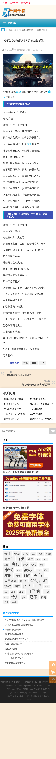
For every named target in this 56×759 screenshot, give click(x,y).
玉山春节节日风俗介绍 (14, 413)
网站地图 (21, 685)
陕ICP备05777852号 (42, 685)
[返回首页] (52, 664)
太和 (29, 144)
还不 (33, 596)
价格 (33, 554)
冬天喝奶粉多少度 (12, 408)
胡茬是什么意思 (11, 403)
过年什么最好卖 (11, 418)
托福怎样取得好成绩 (13, 398)
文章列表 (14, 2)
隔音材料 (8, 355)
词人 (6, 597)
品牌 (6, 565)
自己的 (33, 591)
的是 (38, 585)
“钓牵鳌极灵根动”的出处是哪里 (19, 653)
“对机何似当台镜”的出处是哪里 (19, 624)
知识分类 (25, 2)
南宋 (45, 559)
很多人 (28, 570)
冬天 (21, 558)
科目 (6, 592)
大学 (25, 564)
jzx (10, 50)
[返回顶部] (52, 679)
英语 (46, 592)
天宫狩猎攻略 (36, 413)
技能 (46, 570)
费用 (24, 597)
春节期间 (10, 580)
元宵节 (9, 558)
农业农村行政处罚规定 (15, 662)
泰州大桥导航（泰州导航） (42, 418)
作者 (40, 554)
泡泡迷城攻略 (36, 408)
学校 (33, 564)
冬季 (30, 559)
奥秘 (18, 92)
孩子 (41, 565)
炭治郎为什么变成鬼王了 (41, 403)
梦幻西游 (38, 580)
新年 (18, 575)
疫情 (17, 586)
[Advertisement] (28, 731)
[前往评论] (52, 671)
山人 (42, 363)
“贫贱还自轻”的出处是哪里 (18, 375)
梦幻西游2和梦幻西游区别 (17, 638)
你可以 (48, 554)
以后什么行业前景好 (14, 643)
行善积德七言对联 (13, 629)
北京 (38, 559)
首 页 (4, 2)
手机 (38, 570)
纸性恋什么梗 (11, 648)
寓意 (18, 570)
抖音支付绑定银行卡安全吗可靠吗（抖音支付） (27, 619)
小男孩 (28, 699)
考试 (21, 591)
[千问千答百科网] (28, 12)
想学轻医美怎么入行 (39, 398)
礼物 (46, 586)
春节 (38, 575)
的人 (27, 585)
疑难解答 (29, 685)
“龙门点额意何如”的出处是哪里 (35, 384)
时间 (27, 575)
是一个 (23, 581)
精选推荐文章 (11, 685)
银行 (6, 602)
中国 (17, 554)
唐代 (15, 564)
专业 (7, 553)
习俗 (25, 554)
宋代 (8, 569)
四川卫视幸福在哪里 (14, 634)
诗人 (15, 596)
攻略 (8, 575)
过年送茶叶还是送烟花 (15, 658)
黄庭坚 (14, 602)
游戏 (7, 585)
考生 (13, 591)
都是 (43, 597)
